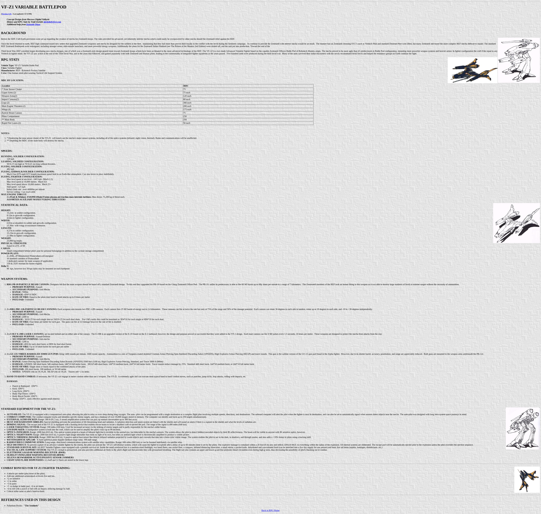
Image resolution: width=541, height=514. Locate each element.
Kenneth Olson (33, 24)
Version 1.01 (7, 14)
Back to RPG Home (270, 510)
